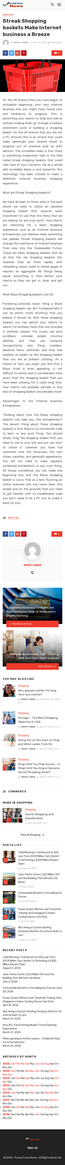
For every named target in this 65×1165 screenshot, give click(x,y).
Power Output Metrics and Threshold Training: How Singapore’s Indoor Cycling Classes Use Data (39, 913)
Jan (13, 1063)
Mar (23, 1063)
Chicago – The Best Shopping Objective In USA (38, 719)
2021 (6, 1099)
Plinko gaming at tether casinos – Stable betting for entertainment (31, 1040)
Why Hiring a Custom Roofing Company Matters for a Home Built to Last (40, 931)
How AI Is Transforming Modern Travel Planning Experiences (30, 1026)
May (32, 1071)
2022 (6, 1092)
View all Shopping (30, 834)
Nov (5, 1074)
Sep (51, 1071)
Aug (46, 1063)
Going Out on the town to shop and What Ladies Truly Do (39, 742)
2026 (6, 1063)
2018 (6, 1114)
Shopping (8, 15)
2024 (6, 1078)
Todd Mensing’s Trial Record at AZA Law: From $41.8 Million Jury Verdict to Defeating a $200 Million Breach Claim (38, 858)
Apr (27, 1063)
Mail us (32, 1148)
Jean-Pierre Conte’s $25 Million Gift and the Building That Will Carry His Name (39, 878)
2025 (6, 1071)
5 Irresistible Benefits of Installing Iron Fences (40, 894)
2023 (6, 1085)
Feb (18, 1063)
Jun (37, 1063)
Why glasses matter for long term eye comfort (37, 692)
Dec (10, 1074)
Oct (56, 1071)
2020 (6, 1107)
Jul (42, 1063)
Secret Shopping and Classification (39, 816)
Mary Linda (21, 42)
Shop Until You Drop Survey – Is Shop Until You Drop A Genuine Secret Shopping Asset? (39, 768)
